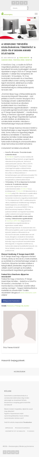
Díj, (22, 306)
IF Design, (18, 306)
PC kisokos (30, 431)
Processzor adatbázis (22, 428)
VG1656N (8, 193)
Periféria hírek (19, 60)
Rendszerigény (14, 446)
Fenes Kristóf (24, 57)
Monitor (29, 60)
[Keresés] (28, 8)
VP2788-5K (10, 157)
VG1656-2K (24, 189)
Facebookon (27, 422)
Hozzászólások (19, 371)
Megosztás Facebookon (12, 301)
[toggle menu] (36, 14)
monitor (26, 306)
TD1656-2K (19, 191)
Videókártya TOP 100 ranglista (15, 431)
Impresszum (9, 428)
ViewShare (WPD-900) (13, 221)
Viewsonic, (10, 306)
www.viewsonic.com (28, 293)
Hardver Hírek (6, 60)
